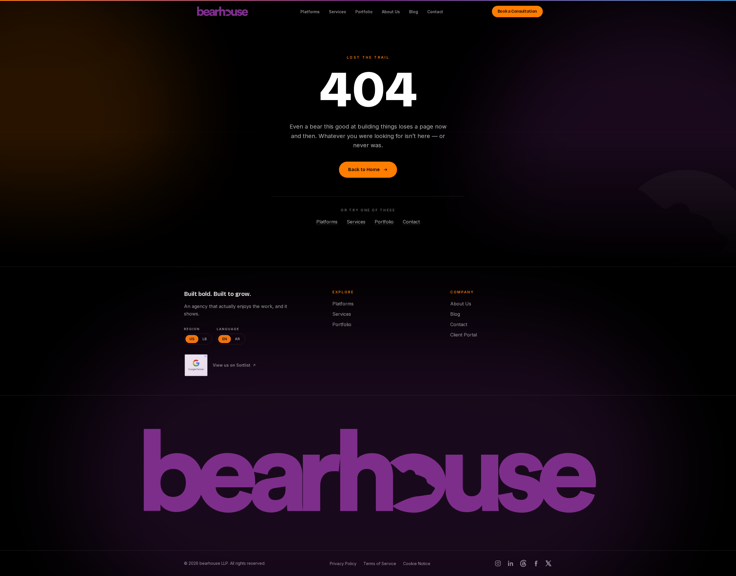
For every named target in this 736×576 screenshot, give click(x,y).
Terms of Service (379, 563)
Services (337, 11)
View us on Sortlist (231, 365)
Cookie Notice (416, 563)
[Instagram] (497, 563)
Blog (413, 11)
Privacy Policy (343, 563)
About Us (391, 11)
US (191, 339)
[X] (548, 563)
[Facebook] (535, 563)
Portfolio (364, 11)
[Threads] (523, 563)
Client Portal (463, 335)
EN (224, 339)
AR (237, 339)
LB (204, 339)
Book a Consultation (517, 11)
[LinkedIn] (510, 563)
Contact (435, 11)
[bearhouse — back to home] (368, 472)
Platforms (310, 11)
